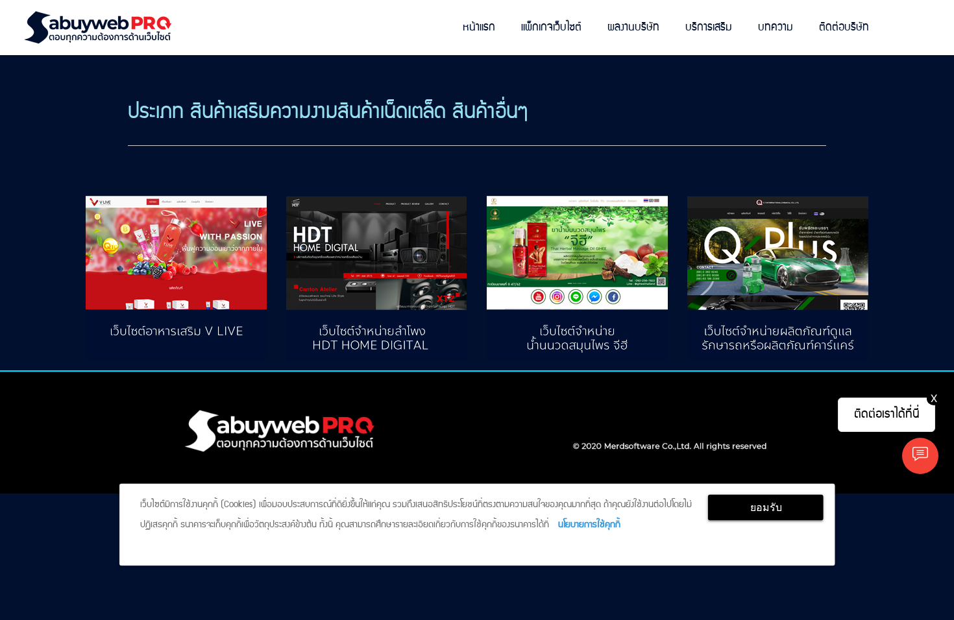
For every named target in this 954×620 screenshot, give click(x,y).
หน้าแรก (479, 27)
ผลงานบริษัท (633, 27)
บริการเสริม (708, 27)
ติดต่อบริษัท (844, 27)
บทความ (775, 27)
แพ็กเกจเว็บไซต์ (551, 27)
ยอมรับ (766, 507)
